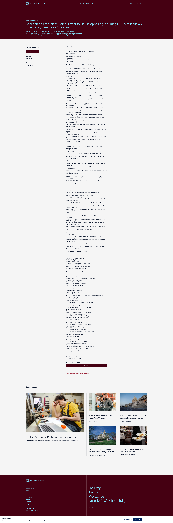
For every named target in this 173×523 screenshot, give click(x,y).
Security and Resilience (85, 373)
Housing (95, 488)
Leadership (29, 495)
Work (91, 3)
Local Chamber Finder (32, 510)
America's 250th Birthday (107, 500)
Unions (77, 373)
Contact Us (29, 497)
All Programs (29, 486)
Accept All (137, 519)
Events (87, 3)
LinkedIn (28, 499)
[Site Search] (143, 3)
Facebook (28, 501)
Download (32, 52)
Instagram (28, 504)
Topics (82, 3)
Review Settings (128, 519)
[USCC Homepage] (35, 480)
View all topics (92, 508)
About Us (28, 493)
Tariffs (93, 492)
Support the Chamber (135, 3)
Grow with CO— (30, 508)
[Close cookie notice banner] (170, 519)
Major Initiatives (30, 488)
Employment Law (34, 20)
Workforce (96, 496)
